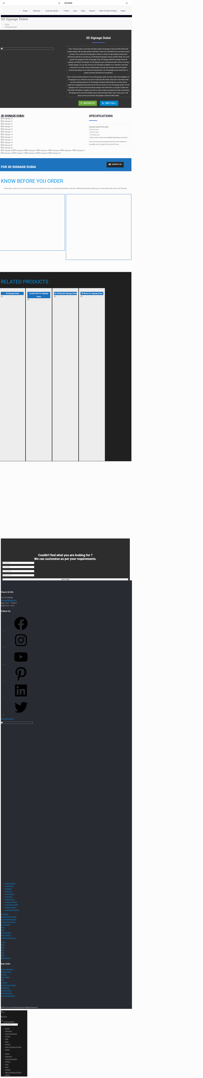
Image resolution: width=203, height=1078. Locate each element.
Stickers (7, 1044)
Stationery (8, 1031)
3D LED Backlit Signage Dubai (65, 293)
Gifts (2, 980)
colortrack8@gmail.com (9, 600)
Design (7, 1028)
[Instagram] (21, 647)
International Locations (8, 985)
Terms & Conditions (7, 719)
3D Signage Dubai (11, 27)
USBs (2, 955)
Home (7, 24)
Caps (2, 947)
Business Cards (6, 972)
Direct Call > (110, 103)
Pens (2, 950)
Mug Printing (5, 988)
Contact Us (116, 164)
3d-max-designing (7, 969)
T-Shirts (7, 1036)
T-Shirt (3, 942)
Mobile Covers (5, 958)
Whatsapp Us (89, 103)
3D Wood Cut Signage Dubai (91, 293)
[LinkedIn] (21, 698)
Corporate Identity (11, 1034)
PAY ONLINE (68, 3)
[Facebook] (21, 631)
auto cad (4, 975)
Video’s (7, 1050)
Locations (4, 982)
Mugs (3, 945)
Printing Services (6, 993)
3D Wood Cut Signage (8, 922)
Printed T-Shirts (6, 990)
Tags (2, 953)
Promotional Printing (8, 996)
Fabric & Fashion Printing (13, 1047)
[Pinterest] (21, 681)
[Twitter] (21, 715)
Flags (7, 1042)
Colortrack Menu (9, 1022)
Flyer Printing (5, 977)
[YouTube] (21, 664)
